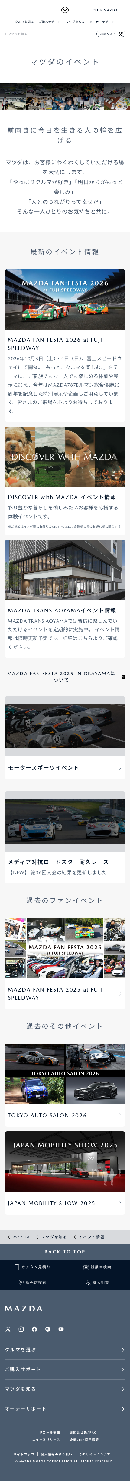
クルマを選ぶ (24, 21)
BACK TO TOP (65, 1252)
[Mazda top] (65, 10)
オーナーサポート (102, 21)
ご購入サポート (50, 21)
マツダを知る (75, 21)
